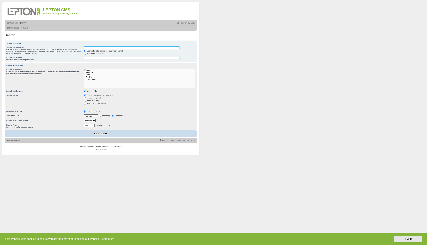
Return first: (11, 125)
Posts (89, 111)
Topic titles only (92, 101)
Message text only (94, 98)
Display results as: (14, 111)
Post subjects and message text (99, 95)
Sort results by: (13, 115)
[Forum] (139, 70)
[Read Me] (139, 72)
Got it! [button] (408, 239)
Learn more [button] (107, 238)
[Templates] (139, 79)
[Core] (139, 75)
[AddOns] (139, 77)
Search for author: (14, 58)
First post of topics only (96, 103)
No (95, 91)
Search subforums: (14, 91)
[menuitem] (22, 23)
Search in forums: (14, 70)
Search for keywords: (15, 47)
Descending (119, 116)
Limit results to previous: (17, 120)
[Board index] (24, 11)
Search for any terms (95, 54)
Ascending (105, 116)
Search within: (12, 95)
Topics (98, 111)
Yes (88, 91)
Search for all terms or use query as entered (104, 51)
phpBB (92, 146)
